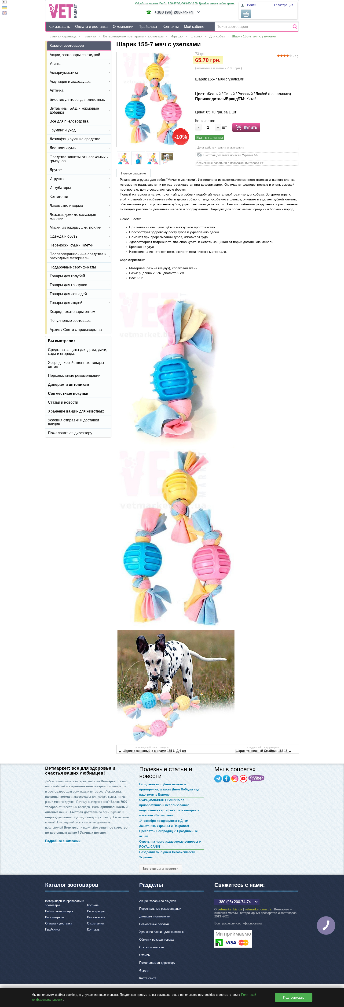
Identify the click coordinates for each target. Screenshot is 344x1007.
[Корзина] (246, 14)
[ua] (5, 8)
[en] (5, 13)
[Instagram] (235, 778)
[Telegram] (218, 778)
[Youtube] (243, 778)
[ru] (5, 2)
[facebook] (226, 778)
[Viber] (256, 778)
